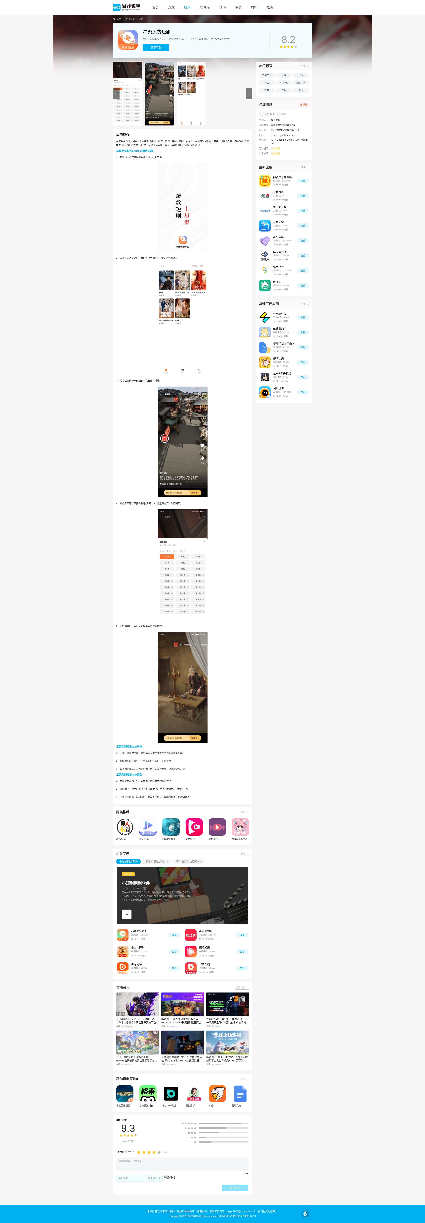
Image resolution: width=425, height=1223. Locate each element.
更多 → (245, 812)
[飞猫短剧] (191, 968)
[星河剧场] (122, 968)
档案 (270, 7)
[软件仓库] (265, 196)
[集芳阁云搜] (265, 211)
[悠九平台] (265, 270)
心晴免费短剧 (139, 931)
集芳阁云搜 (280, 207)
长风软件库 (280, 313)
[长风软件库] (265, 317)
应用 (187, 7)
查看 (174, 935)
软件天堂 (278, 222)
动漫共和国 (280, 328)
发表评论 (235, 1187)
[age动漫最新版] (265, 377)
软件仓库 (278, 192)
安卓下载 (156, 47)
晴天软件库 (280, 252)
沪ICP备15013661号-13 (243, 1216)
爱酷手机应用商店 (284, 343)
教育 (266, 90)
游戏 (171, 7)
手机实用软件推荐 (285, 82)
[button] (116, 93)
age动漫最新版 (282, 373)
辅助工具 (301, 82)
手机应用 (130, 19)
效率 (301, 90)
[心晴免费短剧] (122, 935)
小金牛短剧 (137, 947)
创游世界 (278, 388)
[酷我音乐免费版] (265, 181)
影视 (284, 90)
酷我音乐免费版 (282, 177)
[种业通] (265, 285)
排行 (254, 7)
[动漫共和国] (265, 332)
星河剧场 (136, 964)
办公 (266, 82)
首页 (155, 7)
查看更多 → (242, 987)
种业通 (277, 282)
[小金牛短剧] (122, 951)
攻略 (222, 7)
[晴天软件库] (265, 255)
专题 (238, 7)
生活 (284, 75)
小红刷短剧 (205, 931)
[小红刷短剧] (191, 935)
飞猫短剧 (204, 964)
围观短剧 (204, 947)
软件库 (205, 7)
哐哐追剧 (278, 358)
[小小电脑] (265, 240)
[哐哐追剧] (265, 362)
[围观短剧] (191, 951)
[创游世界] (265, 392)
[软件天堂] (265, 226)
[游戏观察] (126, 7)
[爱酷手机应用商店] (265, 347)
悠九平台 (278, 267)
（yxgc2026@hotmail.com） (240, 1211)
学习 (301, 75)
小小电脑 (278, 237)
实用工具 (266, 75)
